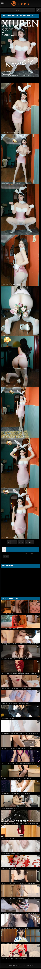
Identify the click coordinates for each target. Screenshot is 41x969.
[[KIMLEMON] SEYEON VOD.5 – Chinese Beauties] (20, 681)
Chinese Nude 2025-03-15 (9, 943)
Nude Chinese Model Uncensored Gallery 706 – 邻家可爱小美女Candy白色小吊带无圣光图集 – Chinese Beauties (21, 733)
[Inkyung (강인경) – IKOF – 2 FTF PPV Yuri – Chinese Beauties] (20, 636)
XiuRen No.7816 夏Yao (8, 614)
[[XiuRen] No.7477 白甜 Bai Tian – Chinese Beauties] (20, 771)
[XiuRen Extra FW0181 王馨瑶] (20, 846)
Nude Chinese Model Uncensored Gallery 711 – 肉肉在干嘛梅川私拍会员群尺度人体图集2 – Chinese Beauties (21, 823)
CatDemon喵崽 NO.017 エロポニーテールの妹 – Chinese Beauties (21, 913)
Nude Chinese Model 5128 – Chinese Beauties (16, 793)
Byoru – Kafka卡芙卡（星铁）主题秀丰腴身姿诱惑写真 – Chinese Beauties (21, 763)
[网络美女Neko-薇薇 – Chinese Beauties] (20, 950)
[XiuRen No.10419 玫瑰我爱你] (20, 621)
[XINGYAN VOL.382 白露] (20, 861)
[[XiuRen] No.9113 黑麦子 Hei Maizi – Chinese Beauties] (20, 876)
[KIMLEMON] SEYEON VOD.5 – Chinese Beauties (16, 689)
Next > (31, 542)
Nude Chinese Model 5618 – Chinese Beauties (16, 928)
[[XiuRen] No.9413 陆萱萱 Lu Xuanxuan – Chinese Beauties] (20, 891)
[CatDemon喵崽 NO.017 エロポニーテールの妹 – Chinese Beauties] (20, 905)
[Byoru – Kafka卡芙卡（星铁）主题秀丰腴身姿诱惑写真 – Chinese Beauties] (20, 756)
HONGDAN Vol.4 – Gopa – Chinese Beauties (15, 704)
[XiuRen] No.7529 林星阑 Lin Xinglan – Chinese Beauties (19, 674)
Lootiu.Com (20, 3)
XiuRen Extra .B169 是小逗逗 (10, 808)
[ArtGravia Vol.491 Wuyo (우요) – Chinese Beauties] (20, 651)
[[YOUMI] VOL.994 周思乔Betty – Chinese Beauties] (20, 741)
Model (6, 556)
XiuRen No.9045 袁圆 (8, 718)
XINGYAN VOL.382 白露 (9, 868)
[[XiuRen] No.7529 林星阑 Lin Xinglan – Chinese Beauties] (20, 666)
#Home (17, 10)
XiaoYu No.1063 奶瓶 (8, 838)
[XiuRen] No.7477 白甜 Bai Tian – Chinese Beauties (17, 778)
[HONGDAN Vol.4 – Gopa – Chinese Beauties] (20, 696)
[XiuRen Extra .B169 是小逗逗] (20, 801)
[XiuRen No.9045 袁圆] (20, 711)
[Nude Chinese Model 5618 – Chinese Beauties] (20, 920)
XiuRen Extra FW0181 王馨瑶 (10, 853)
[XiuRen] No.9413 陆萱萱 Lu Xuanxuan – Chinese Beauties (19, 898)
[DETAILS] (4, 549)
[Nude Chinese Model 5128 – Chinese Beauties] (20, 786)
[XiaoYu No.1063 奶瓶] (20, 831)
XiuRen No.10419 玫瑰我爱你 (10, 629)
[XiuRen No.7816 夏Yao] (20, 606)
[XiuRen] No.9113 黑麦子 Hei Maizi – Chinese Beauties (18, 883)
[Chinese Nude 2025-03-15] (20, 935)
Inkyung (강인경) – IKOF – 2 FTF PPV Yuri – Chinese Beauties (20, 644)
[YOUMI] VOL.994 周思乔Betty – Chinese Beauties (17, 748)
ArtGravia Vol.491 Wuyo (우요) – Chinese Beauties (17, 659)
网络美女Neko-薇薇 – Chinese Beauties (14, 958)
